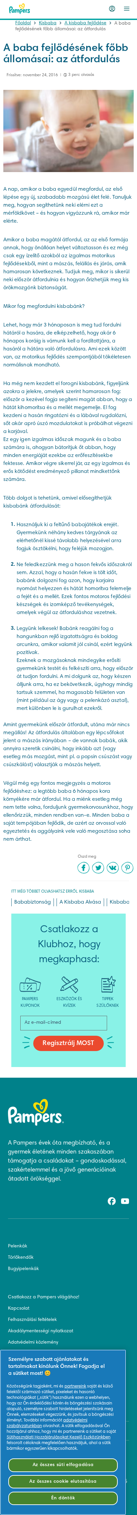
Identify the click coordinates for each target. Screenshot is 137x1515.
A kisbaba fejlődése (85, 23)
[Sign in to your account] (112, 8)
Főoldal (23, 23)
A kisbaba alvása (80, 902)
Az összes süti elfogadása (63, 1464)
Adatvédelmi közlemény (33, 1342)
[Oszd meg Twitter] (98, 868)
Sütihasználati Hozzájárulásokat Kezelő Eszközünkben (58, 1437)
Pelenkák (17, 1246)
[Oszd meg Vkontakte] (112, 868)
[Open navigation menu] (126, 8)
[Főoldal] (19, 8)
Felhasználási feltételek (32, 1320)
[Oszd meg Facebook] (83, 868)
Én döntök (63, 1498)
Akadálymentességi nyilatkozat (40, 1331)
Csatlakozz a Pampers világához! (43, 1297)
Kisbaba (48, 23)
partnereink (75, 1386)
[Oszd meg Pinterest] (127, 868)
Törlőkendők (21, 1257)
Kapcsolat (18, 1308)
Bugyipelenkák (23, 1269)
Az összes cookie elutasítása (62, 1481)
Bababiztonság (32, 902)
